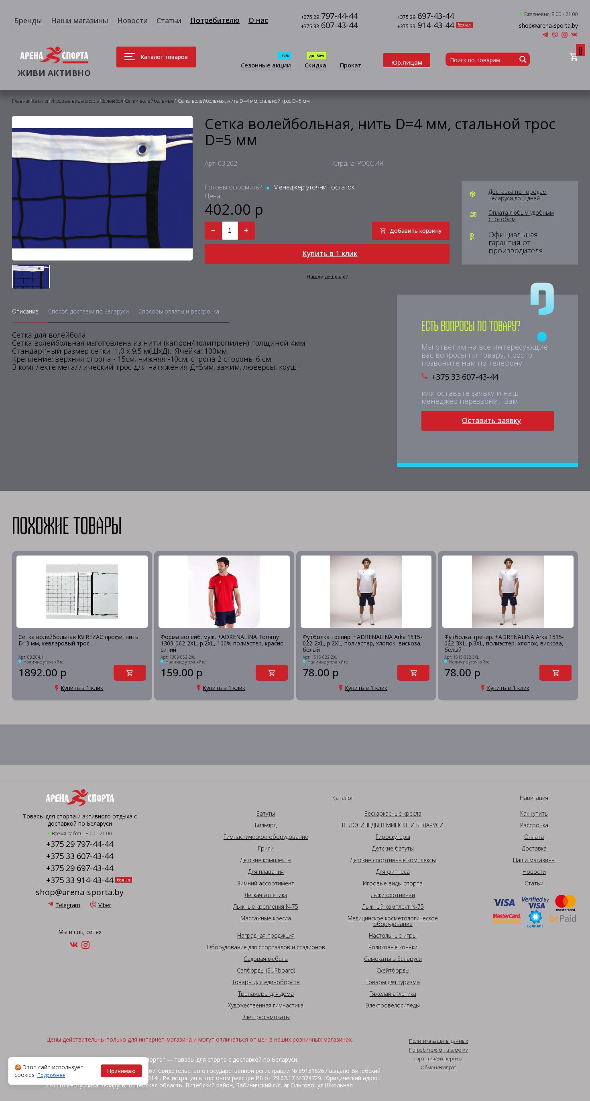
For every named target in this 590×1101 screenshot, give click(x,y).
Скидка (315, 65)
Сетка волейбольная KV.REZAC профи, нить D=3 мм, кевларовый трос (78, 640)
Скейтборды (392, 970)
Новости (132, 20)
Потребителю (215, 20)
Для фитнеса (393, 872)
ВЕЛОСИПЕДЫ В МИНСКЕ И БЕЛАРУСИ (393, 825)
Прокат (351, 65)
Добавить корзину (415, 230)
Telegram (67, 905)
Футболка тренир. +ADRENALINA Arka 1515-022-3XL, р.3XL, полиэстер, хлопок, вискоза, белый (504, 643)
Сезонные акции (266, 65)
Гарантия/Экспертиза (438, 1058)
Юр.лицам (406, 62)
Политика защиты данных (438, 1041)
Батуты (265, 813)
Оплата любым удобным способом (521, 216)
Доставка (534, 848)
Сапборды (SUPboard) (266, 970)
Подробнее (51, 1075)
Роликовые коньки (392, 947)
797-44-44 (329, 16)
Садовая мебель (266, 959)
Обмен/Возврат (438, 1067)
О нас (258, 20)
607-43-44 (329, 26)
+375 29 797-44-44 (79, 844)
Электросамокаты (266, 1017)
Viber (104, 905)
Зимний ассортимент (265, 883)
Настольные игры (393, 935)
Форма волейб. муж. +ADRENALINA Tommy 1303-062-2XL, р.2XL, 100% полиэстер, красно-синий (223, 643)
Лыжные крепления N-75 (265, 907)
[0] (574, 57)
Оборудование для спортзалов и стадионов (266, 947)
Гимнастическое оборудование (266, 837)
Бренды (28, 20)
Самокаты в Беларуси (393, 959)
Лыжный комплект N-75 (393, 907)
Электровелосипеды (393, 1005)
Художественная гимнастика (265, 1005)
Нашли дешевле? (327, 277)
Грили (266, 848)
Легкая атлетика (265, 895)
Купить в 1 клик (329, 253)
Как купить (534, 813)
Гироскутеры (393, 837)
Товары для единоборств (266, 982)
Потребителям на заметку (438, 1050)
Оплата (534, 837)
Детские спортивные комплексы (393, 860)
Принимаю (121, 1071)
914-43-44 (425, 26)
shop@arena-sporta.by (548, 25)
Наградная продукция (266, 935)
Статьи (169, 20)
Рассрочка (534, 825)
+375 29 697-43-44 (79, 868)
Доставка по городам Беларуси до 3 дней (517, 195)
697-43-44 (425, 16)
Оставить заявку (491, 420)
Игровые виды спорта (393, 883)
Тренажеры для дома (266, 994)
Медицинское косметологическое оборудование (393, 921)
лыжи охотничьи (393, 895)
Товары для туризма (393, 982)
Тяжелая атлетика (393, 994)
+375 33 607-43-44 (464, 377)
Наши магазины (79, 20)
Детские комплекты (265, 860)
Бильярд (266, 825)
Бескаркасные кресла (392, 813)
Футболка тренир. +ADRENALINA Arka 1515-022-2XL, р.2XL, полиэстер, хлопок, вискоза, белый (362, 643)
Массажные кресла (265, 918)
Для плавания (266, 872)
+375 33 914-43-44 (79, 880)
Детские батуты (393, 848)
